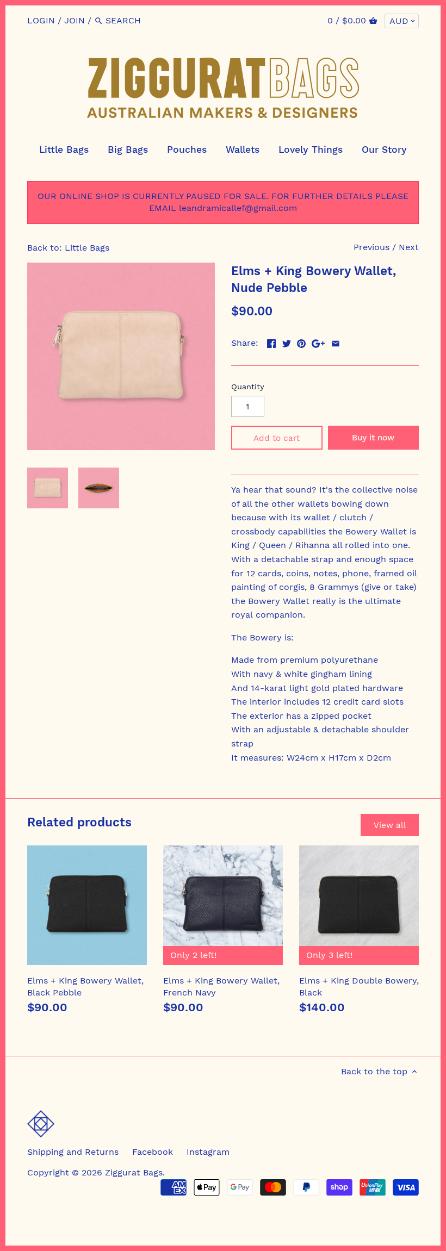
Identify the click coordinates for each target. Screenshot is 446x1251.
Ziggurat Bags (134, 1172)
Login (41, 20)
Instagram (208, 1152)
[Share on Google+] (318, 342)
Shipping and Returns (73, 1152)
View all (390, 825)
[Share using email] (335, 342)
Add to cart (276, 438)
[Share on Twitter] (286, 342)
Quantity (247, 386)
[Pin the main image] (301, 342)
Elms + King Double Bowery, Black (359, 986)
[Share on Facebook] (271, 342)
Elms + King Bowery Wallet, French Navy (221, 986)
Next (409, 247)
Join (74, 20)
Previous (371, 247)
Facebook (152, 1152)
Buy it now (373, 438)
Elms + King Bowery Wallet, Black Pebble (85, 986)
